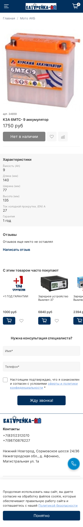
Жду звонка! (41, 400)
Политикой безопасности (58, 505)
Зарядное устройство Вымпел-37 (53, 298)
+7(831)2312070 (16, 435)
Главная (9, 18)
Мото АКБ (27, 18)
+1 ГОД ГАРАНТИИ (15, 296)
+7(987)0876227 (16, 440)
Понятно (42, 515)
